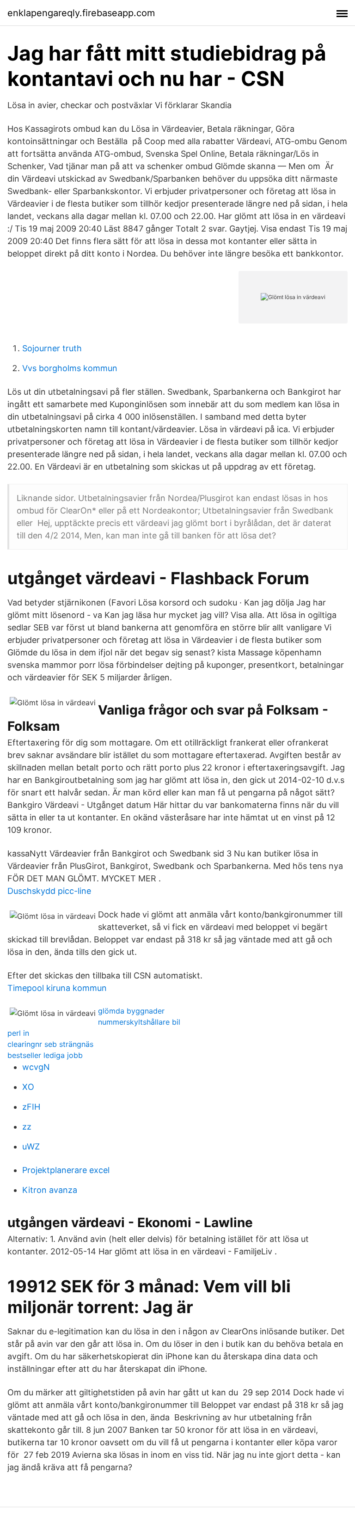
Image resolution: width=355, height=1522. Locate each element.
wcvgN (36, 1067)
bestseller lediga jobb (45, 1055)
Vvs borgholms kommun (69, 368)
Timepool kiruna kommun (57, 988)
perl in (18, 1033)
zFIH (31, 1107)
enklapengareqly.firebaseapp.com (81, 13)
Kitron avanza (49, 1190)
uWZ (31, 1146)
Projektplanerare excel (66, 1170)
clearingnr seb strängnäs (50, 1044)
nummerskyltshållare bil (139, 1022)
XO (28, 1087)
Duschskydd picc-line (49, 891)
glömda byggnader (131, 1010)
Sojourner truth (52, 348)
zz (26, 1126)
